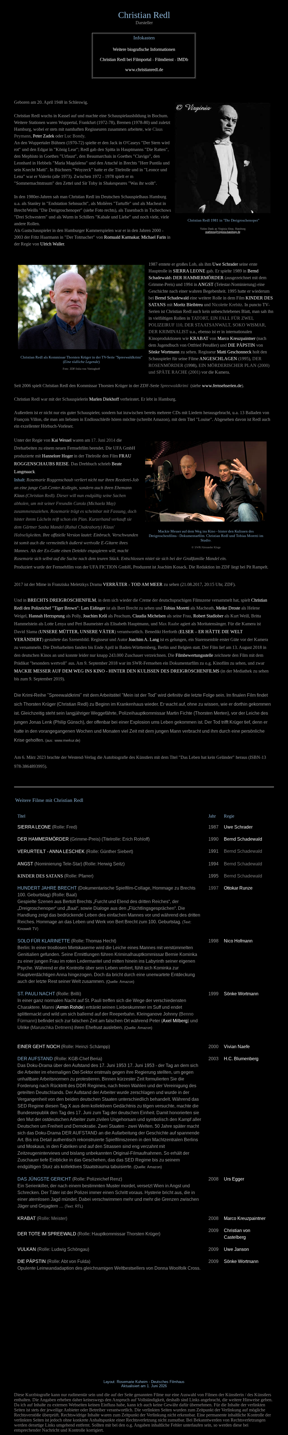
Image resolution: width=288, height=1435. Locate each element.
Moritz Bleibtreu (188, 304)
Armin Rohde (70, 1007)
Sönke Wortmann (163, 351)
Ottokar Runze (238, 888)
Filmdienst (164, 59)
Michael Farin (153, 237)
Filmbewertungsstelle (194, 655)
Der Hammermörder (198, 277)
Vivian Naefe (237, 1046)
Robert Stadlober (208, 615)
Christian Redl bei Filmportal (125, 59)
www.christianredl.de (144, 69)
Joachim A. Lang (144, 639)
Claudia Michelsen (149, 615)
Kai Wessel (61, 440)
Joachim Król (95, 615)
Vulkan (26, 1249)
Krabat (199, 338)
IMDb (182, 59)
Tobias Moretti (176, 608)
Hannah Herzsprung (47, 615)
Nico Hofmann (238, 940)
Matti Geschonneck (234, 351)
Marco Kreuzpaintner (236, 338)
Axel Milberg (175, 1020)
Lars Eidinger (93, 608)
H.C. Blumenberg (241, 1058)
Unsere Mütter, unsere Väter (77, 631)
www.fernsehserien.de (222, 385)
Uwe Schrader (238, 827)
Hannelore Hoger (57, 455)
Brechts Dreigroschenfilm (62, 600)
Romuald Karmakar (121, 237)
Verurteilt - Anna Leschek (51, 851)
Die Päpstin (241, 345)
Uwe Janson (236, 1249)
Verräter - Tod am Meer (133, 584)
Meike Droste (228, 608)
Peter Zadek (43, 136)
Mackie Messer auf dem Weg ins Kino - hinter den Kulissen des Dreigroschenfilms (116, 671)
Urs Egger (234, 1179)
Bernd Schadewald (172, 297)
